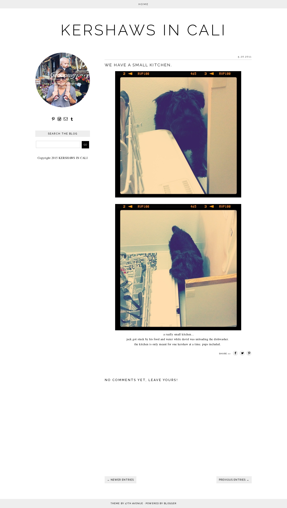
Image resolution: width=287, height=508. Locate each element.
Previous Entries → (234, 479)
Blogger (170, 503)
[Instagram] (59, 119)
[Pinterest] (53, 119)
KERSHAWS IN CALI (143, 30)
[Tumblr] (71, 119)
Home (143, 4)
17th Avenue (134, 503)
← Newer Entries (120, 479)
